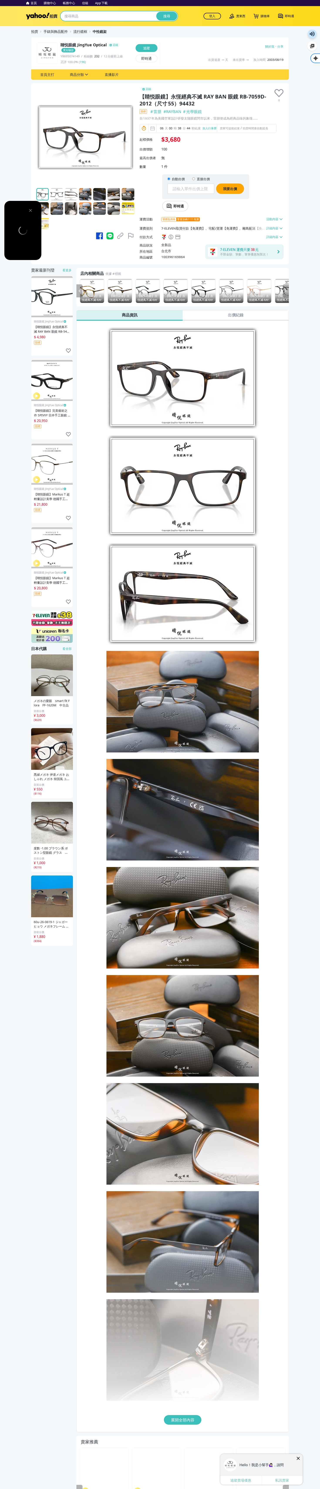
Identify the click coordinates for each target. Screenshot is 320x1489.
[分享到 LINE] (109, 235)
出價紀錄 (236, 314)
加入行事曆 (209, 128)
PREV (79, 290)
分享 (280, 46)
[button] (47, 74)
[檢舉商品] (130, 235)
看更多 (67, 270)
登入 (212, 16)
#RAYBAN (172, 111)
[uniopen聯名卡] (52, 635)
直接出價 (203, 179)
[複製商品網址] (120, 235)
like (68, 350)
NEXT (286, 290)
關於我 (269, 46)
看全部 (67, 649)
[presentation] (279, 93)
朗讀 (312, 34)
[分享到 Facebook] (99, 235)
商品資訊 (130, 314)
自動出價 (178, 179)
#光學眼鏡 (192, 111)
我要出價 (230, 188)
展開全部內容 (182, 1419)
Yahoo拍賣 (41, 16)
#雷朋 (156, 111)
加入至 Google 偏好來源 (312, 46)
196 (82, 62)
